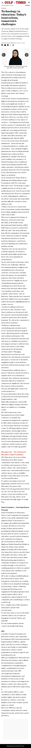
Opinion (3, 8)
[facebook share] (8, 45)
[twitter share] (11, 45)
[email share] (5, 45)
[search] (2, 3)
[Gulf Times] (15, 4)
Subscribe (27, 5)
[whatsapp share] (13, 45)
